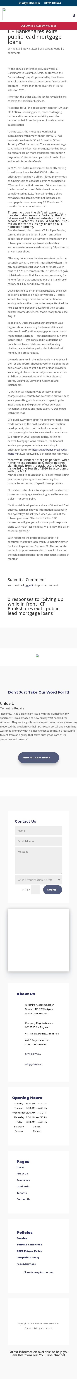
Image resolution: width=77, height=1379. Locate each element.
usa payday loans (50, 48)
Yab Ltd (15, 48)
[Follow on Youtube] (51, 1310)
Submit (52, 889)
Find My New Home (36, 757)
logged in (28, 585)
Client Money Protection (38, 1272)
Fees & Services (26, 1264)
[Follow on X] (42, 1310)
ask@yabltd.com (29, 3)
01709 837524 (52, 3)
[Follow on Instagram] (34, 1310)
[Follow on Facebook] (23, 1310)
